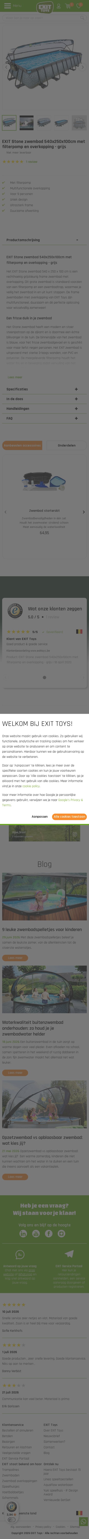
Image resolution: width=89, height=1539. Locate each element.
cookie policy (31, 786)
